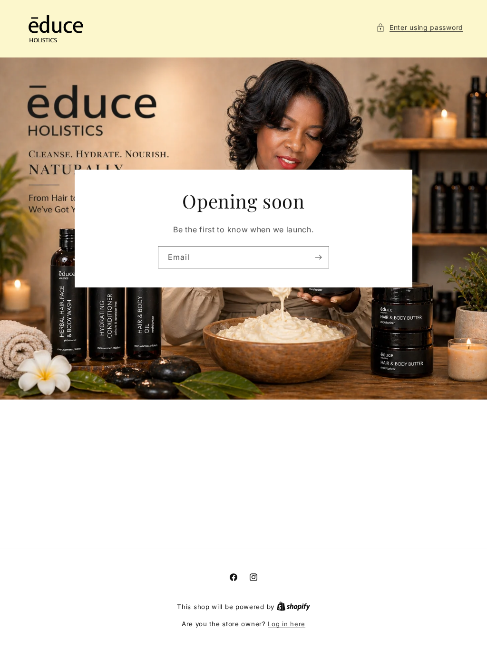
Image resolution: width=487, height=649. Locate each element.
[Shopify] (293, 607)
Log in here (286, 624)
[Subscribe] (318, 257)
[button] (419, 27)
